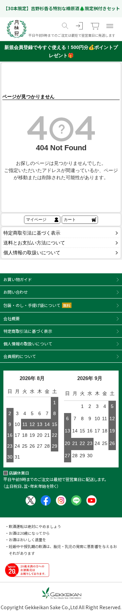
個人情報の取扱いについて (31, 252)
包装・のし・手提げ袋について (36, 305)
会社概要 (11, 318)
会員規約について (19, 356)
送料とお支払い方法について (34, 242)
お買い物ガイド (17, 279)
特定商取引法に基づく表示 (31, 233)
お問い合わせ (15, 292)
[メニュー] (109, 25)
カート (70, 219)
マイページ (36, 219)
